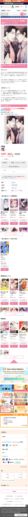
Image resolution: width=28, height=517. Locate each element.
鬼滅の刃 (23, 17)
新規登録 (17, 6)
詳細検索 (25, 14)
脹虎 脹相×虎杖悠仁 (16, 17)
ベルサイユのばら (8, 422)
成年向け (8, 10)
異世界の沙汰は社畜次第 (10, 417)
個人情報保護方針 (10, 501)
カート (5, 303)
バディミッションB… (5, 17)
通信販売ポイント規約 (8, 498)
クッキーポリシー (19, 501)
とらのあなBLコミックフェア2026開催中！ (14, 108)
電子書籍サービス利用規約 (19, 498)
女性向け (25, 10)
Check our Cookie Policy (7, 515)
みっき (5, 419)
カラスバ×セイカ (8, 420)
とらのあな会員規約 (19, 496)
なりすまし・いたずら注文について (20, 504)
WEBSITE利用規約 (10, 496)
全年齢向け (3, 10)
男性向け (19, 10)
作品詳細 (4, 223)
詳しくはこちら (24, 466)
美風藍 (5, 423)
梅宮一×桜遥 (3, 263)
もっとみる (24, 425)
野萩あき (17, 114)
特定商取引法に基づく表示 (7, 504)
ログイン (22, 6)
